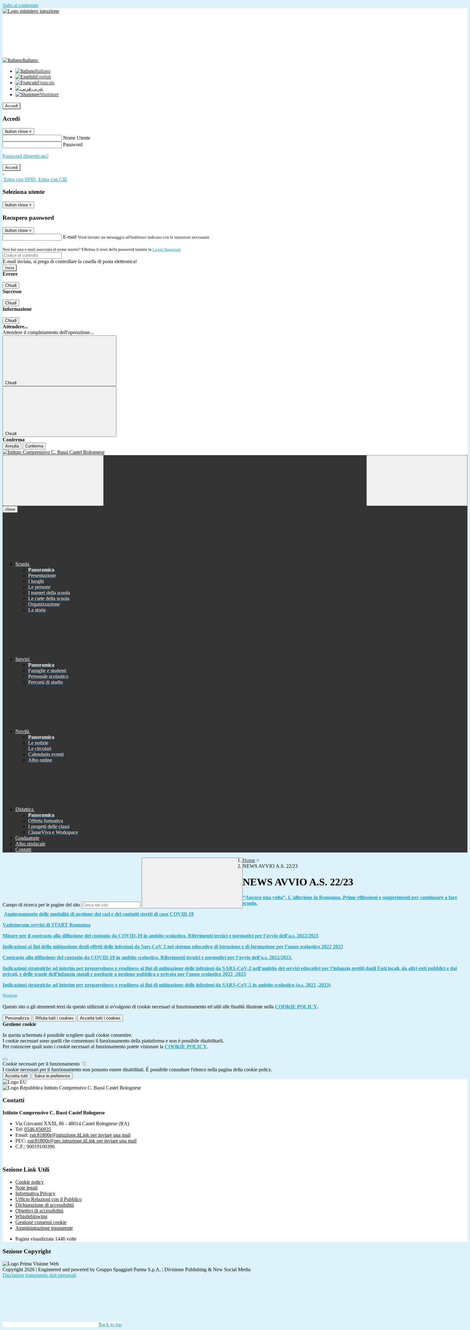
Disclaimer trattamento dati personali (39, 1275)
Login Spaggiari (167, 249)
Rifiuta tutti (54, 1018)
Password (72, 144)
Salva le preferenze (52, 1076)
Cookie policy (29, 1182)
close (10, 509)
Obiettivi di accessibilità (39, 1210)
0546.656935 (37, 1129)
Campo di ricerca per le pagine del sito (41, 904)
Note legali (26, 1187)
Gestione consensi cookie (41, 1222)
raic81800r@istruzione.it (80, 1135)
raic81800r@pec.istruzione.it (82, 1140)
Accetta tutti (100, 1018)
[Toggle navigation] (53, 480)
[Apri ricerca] (416, 480)
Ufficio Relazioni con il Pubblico (48, 1199)
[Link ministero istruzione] (31, 11)
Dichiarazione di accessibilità (44, 1205)
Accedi (11, 105)
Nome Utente (76, 138)
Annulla (12, 446)
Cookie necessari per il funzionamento (42, 1063)
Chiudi (11, 285)
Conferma (34, 446)
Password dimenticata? (26, 156)
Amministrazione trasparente (44, 1228)
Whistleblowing (31, 1216)
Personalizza (17, 1018)
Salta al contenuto (20, 5)
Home (249, 860)
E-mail (69, 237)
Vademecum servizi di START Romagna (46, 925)
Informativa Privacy (35, 1193)
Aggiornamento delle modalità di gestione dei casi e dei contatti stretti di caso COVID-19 (99, 914)
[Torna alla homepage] (235, 452)
